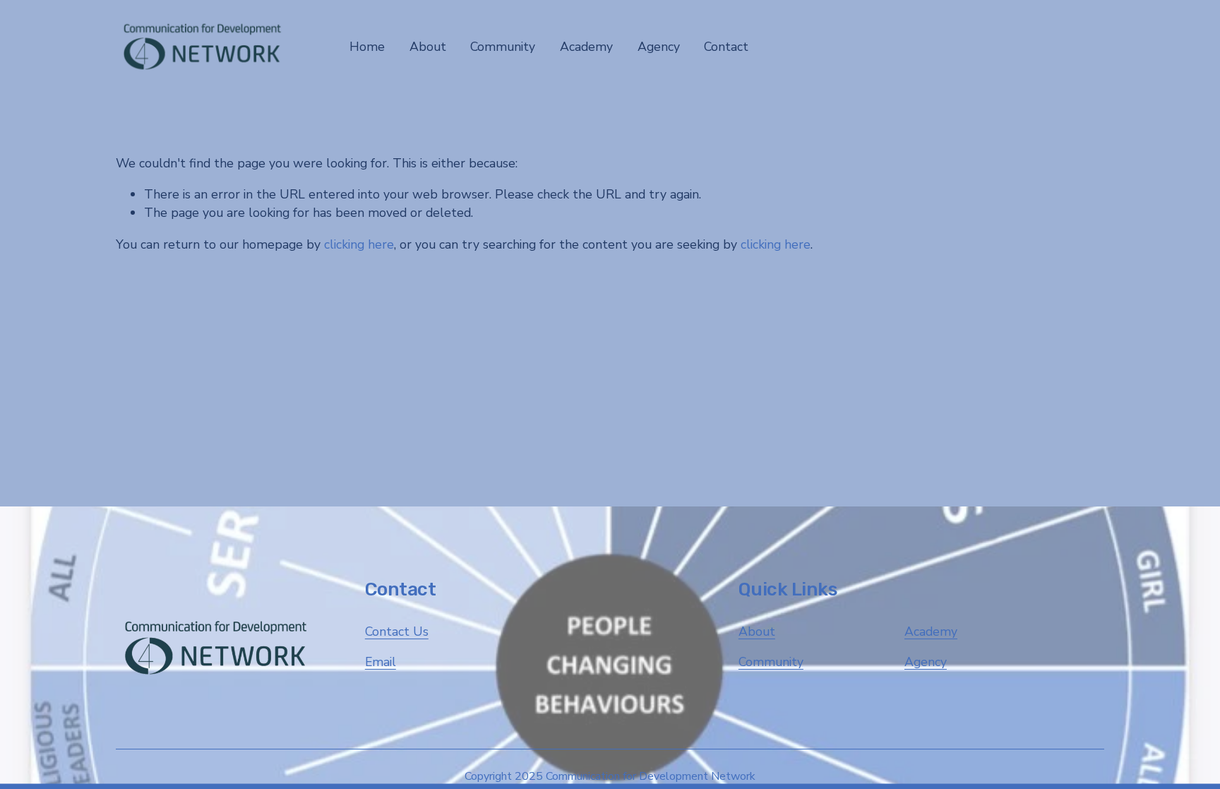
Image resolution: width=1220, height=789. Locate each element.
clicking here (359, 244)
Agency (925, 661)
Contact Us (397, 631)
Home (367, 46)
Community (770, 661)
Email (380, 661)
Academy (930, 631)
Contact (726, 46)
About (756, 631)
